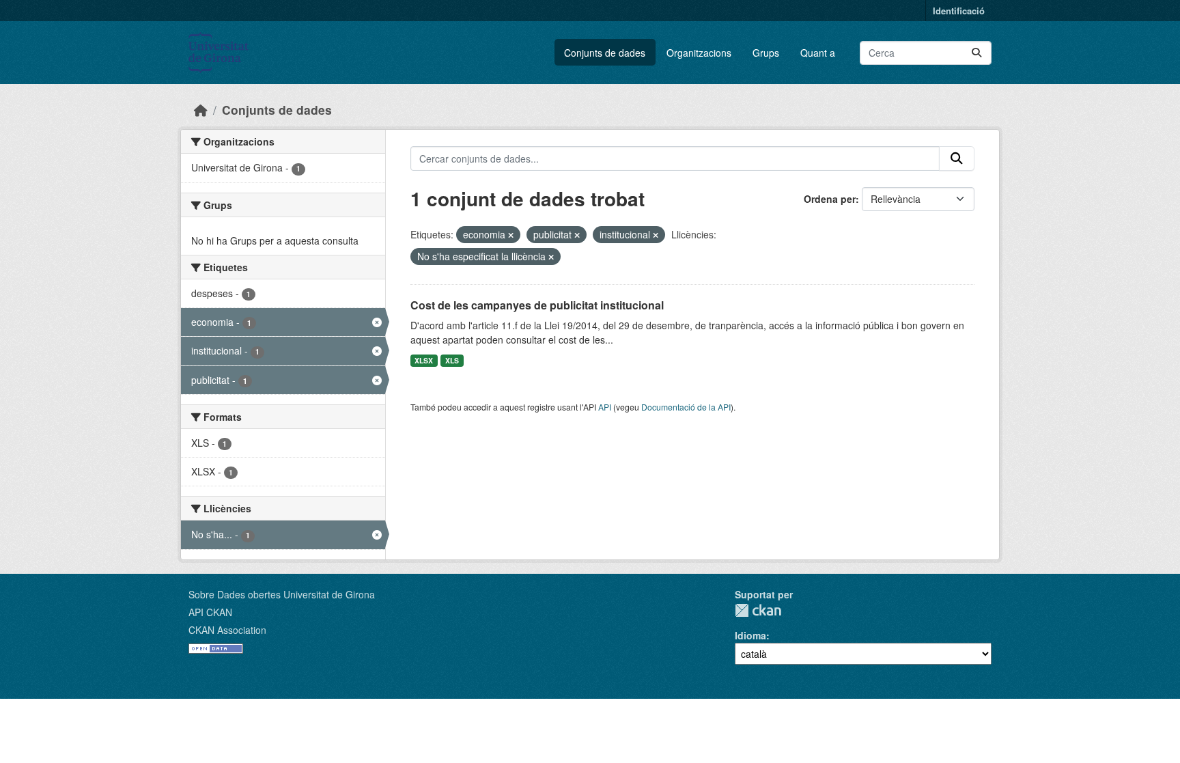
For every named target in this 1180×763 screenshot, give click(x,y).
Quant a (817, 52)
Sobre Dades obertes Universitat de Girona (281, 594)
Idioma (750, 635)
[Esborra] (511, 235)
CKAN (758, 610)
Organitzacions (698, 52)
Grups (766, 52)
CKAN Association (227, 630)
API (604, 407)
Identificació (959, 10)
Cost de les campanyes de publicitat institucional (537, 305)
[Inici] (201, 109)
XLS (452, 360)
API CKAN (210, 612)
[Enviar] (976, 53)
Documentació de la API (686, 407)
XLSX (424, 360)
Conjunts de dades (604, 52)
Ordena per (830, 199)
